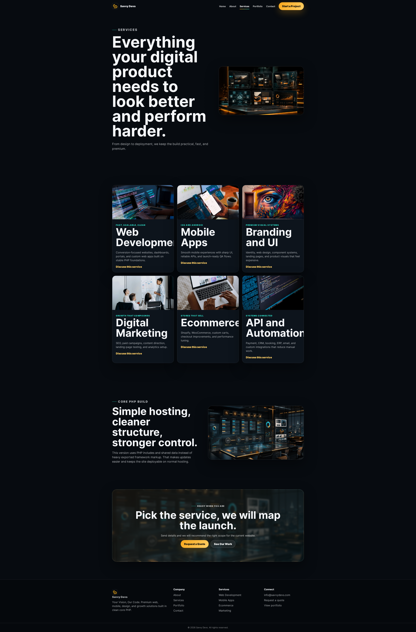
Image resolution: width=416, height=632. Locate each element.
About (232, 6)
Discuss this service (129, 266)
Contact (270, 6)
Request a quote (274, 600)
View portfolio (273, 605)
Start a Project (291, 6)
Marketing (225, 610)
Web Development (230, 595)
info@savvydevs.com (277, 595)
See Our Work (223, 544)
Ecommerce (226, 605)
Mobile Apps (226, 600)
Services (244, 6)
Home (222, 6)
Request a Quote (194, 544)
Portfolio (258, 6)
